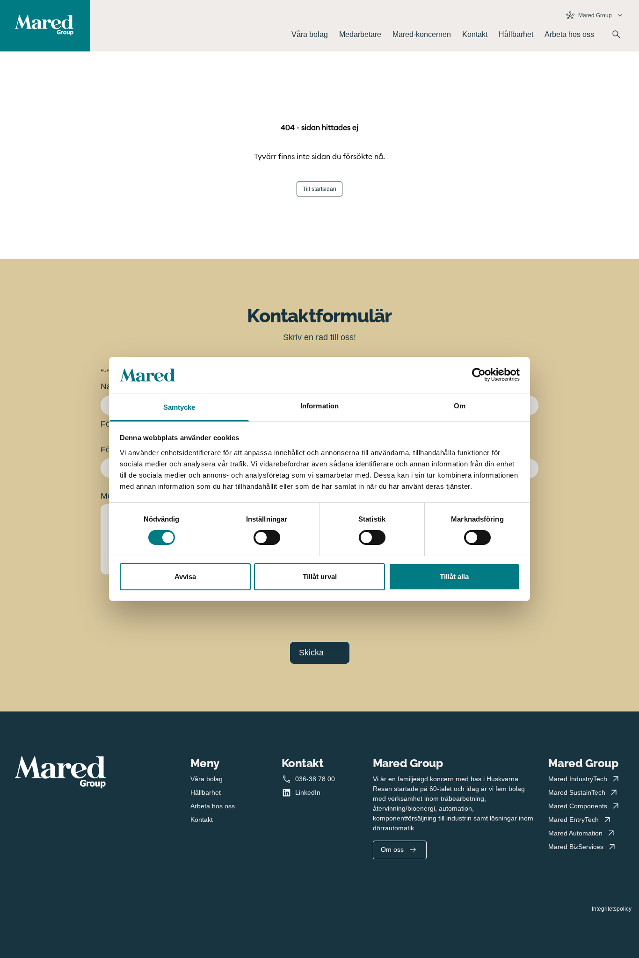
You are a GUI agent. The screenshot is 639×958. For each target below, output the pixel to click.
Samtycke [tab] (179, 407)
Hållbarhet (516, 34)
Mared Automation (575, 833)
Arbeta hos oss (569, 34)
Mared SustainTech (576, 792)
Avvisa (185, 577)
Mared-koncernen (421, 34)
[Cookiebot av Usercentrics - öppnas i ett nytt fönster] (479, 375)
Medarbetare (360, 34)
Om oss (392, 849)
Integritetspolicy (612, 909)
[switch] (267, 537)
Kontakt (474, 34)
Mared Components (577, 806)
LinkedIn (307, 792)
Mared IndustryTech (577, 779)
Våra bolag (309, 34)
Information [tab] (319, 406)
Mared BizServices (575, 846)
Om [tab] (459, 406)
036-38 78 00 (315, 779)
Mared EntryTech (573, 819)
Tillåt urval (320, 577)
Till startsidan (319, 189)
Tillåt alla (454, 577)
